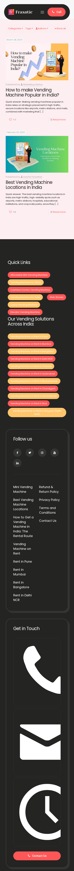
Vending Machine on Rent (22, 549)
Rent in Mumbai (19, 571)
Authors (42, 28)
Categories (14, 28)
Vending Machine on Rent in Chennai (30, 366)
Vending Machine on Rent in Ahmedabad (33, 396)
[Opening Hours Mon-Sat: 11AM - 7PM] (37, 812)
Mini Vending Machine (23, 489)
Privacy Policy (49, 500)
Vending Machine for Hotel (25, 297)
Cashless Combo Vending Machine (30, 289)
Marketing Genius (33, 84)
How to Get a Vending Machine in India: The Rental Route (23, 526)
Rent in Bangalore (21, 584)
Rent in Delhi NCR (22, 597)
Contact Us (47, 521)
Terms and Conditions (47, 510)
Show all (61, 28)
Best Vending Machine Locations (23, 504)
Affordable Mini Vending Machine (28, 275)
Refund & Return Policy (49, 489)
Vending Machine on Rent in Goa (28, 403)
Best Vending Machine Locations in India (29, 184)
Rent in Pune (22, 561)
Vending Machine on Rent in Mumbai (30, 344)
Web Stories (56, 297)
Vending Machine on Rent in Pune (29, 336)
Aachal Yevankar (32, 176)
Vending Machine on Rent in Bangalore (32, 351)
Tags (28, 28)
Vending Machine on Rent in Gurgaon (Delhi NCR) (37, 412)
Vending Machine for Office (25, 282)
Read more (59, 119)
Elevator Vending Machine (25, 312)
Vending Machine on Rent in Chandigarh (32, 388)
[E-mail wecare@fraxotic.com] (37, 742)
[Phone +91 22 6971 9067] (37, 672)
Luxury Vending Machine (23, 304)
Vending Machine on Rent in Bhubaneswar (34, 381)
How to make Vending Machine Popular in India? (32, 92)
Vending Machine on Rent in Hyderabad (32, 373)
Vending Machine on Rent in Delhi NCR (31, 358)
